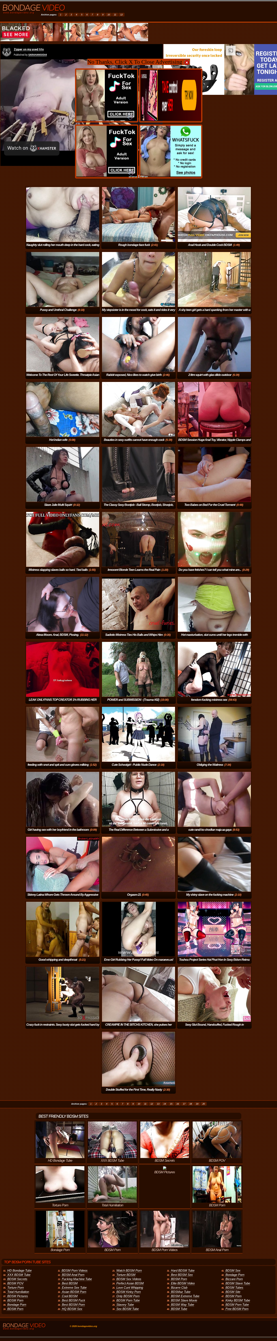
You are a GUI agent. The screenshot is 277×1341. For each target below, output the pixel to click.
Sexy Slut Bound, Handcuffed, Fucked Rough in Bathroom (214, 1027)
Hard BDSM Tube (182, 1270)
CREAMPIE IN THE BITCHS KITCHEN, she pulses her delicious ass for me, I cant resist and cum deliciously (137, 1027)
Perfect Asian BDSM (130, 1283)
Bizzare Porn (234, 1279)
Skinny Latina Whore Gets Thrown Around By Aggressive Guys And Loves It (62, 897)
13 (158, 1104)
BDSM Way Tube (182, 1304)
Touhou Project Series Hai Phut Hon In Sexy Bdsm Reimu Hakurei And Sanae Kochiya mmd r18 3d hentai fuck (214, 962)
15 (171, 1104)
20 (203, 1104)
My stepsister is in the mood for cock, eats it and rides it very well (138, 312)
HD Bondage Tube (19, 1270)
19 (197, 1104)
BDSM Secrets (17, 1279)
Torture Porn (15, 1287)
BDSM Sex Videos (128, 1279)
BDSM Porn (15, 1300)
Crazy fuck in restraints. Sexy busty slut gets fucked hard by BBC (62, 1027)
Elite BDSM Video (183, 1283)
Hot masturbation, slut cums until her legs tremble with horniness (214, 637)
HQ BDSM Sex (72, 1309)
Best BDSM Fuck (73, 1300)
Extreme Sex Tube (74, 1287)
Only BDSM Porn (128, 1296)
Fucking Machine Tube (77, 1279)
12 (121, 14)
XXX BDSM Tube (18, 1274)
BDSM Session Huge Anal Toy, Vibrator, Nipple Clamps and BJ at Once (214, 442)
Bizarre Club (179, 1287)
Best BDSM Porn (73, 1304)
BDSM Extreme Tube (185, 1296)
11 (115, 14)
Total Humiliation (18, 1291)
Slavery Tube (125, 1304)
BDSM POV (15, 1283)
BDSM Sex (232, 1270)
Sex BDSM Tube (127, 1309)
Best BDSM (70, 1283)
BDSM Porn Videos (75, 1270)
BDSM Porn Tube (128, 1300)
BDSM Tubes (234, 1287)
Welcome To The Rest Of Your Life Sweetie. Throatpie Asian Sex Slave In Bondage (62, 377)
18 (190, 1104)
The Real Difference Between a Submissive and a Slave (139, 832)
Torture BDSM (125, 1274)
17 (184, 1104)
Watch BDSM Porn (129, 1270)
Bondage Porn (16, 1304)
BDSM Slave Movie (184, 1300)
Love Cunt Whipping (129, 1287)
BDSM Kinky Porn (128, 1291)
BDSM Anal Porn (73, 1274)
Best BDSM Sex (182, 1274)
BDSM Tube (179, 1309)
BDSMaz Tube (180, 1291)
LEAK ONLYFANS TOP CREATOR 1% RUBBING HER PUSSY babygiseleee (63, 702)
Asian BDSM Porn (74, 1291)
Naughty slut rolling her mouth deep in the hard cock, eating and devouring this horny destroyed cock (62, 247)
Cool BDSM (70, 1296)
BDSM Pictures (17, 1296)
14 (164, 1104)
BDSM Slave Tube (237, 1283)
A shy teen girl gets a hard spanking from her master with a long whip (214, 312)
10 (108, 14)
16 (177, 1104)
